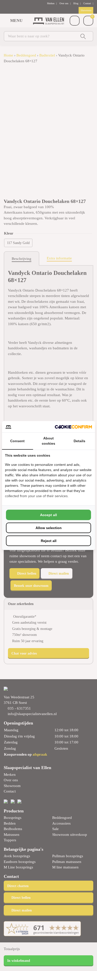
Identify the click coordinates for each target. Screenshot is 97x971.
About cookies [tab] (48, 440)
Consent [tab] (17, 441)
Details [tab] (79, 441)
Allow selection (49, 528)
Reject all (48, 541)
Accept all (48, 515)
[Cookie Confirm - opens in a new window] (73, 427)
